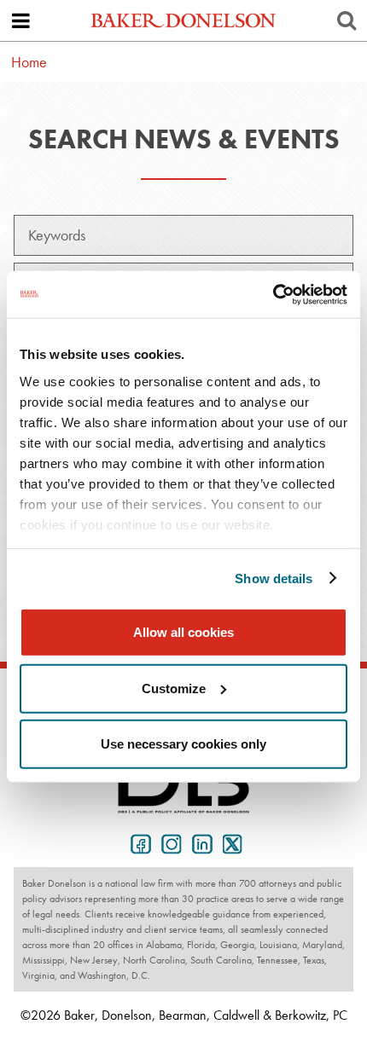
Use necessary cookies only (183, 744)
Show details (273, 577)
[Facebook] (137, 842)
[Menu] (20, 20)
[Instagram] (168, 842)
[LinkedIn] (199, 842)
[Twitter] (229, 842)
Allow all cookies (183, 632)
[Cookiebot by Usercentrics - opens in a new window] (272, 294)
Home (29, 62)
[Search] (346, 20)
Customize (174, 687)
